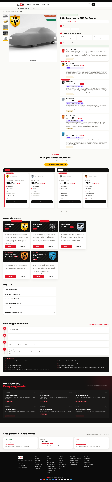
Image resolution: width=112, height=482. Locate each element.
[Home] (3, 11)
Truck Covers (36, 4)
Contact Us (49, 472)
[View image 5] (5, 38)
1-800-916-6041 (21, 465)
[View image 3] (5, 27)
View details (16, 205)
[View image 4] (5, 33)
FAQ (48, 460)
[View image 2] (5, 21)
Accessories (37, 468)
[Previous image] (11, 38)
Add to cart (16, 201)
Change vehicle (73, 21)
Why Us (60, 458)
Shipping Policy (87, 462)
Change (33, 8)
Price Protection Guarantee (75, 458)
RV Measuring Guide (51, 464)
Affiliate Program (62, 464)
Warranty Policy (87, 458)
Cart (93, 4)
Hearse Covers (38, 466)
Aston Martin (13, 11)
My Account (49, 458)
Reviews (60, 462)
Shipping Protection (73, 464)
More (48, 4)
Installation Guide (50, 462)
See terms (81, 67)
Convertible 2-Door (65, 28)
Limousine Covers (38, 464)
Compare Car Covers (51, 468)
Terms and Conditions (88, 464)
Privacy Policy (86, 466)
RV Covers (43, 4)
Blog (60, 468)
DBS (18, 11)
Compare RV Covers (51, 470)
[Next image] (55, 38)
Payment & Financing (51, 466)
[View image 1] (5, 16)
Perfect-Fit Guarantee (74, 460)
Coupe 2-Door (75, 28)
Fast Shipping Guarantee (75, 462)
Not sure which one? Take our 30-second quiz (56, 164)
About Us (61, 460)
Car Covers (29, 4)
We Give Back (62, 466)
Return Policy (86, 460)
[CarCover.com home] (21, 4)
